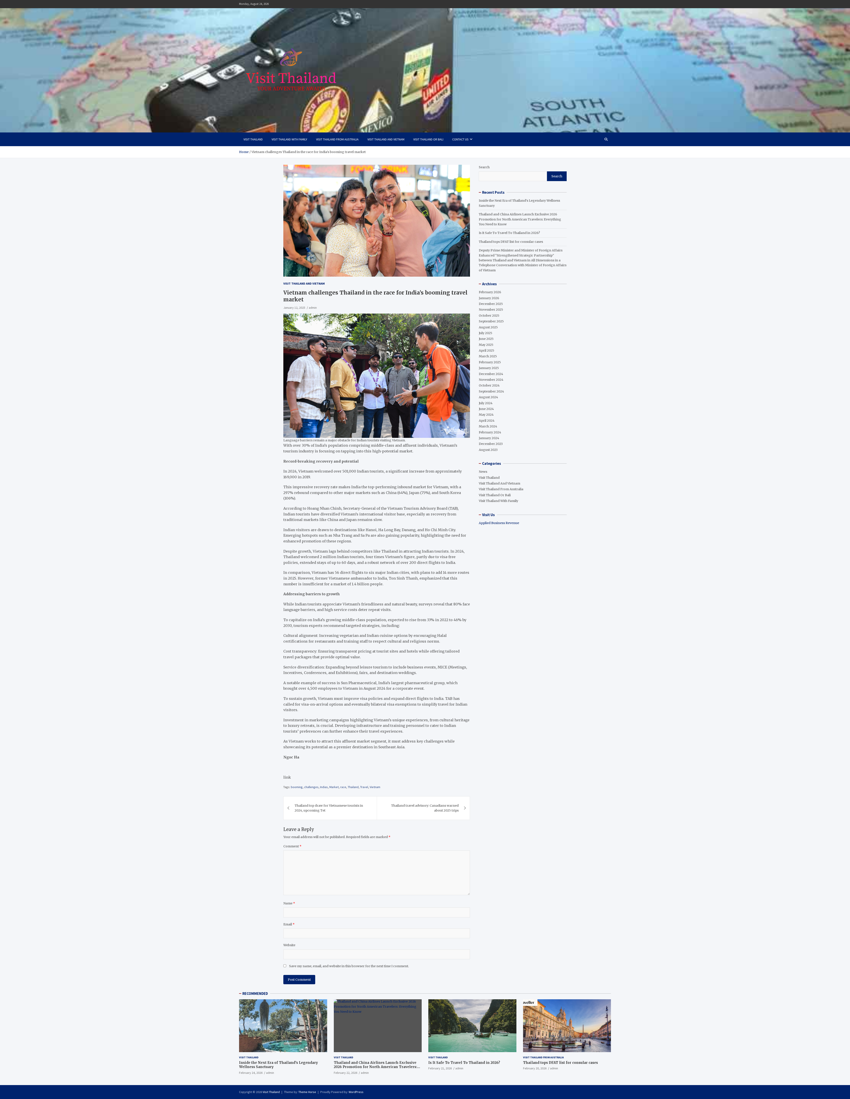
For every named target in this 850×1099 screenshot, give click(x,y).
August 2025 (488, 327)
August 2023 (488, 450)
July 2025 (485, 333)
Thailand (353, 787)
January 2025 (489, 368)
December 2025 (491, 304)
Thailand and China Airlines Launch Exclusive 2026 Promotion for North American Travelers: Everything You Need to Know (520, 219)
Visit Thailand (253, 139)
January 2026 (489, 298)
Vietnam (375, 787)
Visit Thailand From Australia (337, 139)
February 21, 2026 (440, 1068)
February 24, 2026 (251, 1073)
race (343, 787)
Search (484, 167)
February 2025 (490, 362)
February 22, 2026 (345, 1073)
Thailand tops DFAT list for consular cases (511, 242)
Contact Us (460, 139)
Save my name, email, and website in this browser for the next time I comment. (349, 966)
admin (313, 308)
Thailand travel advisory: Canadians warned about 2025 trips (425, 808)
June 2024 (486, 409)
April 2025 (486, 350)
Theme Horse (307, 1092)
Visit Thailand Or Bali (428, 139)
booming (297, 787)
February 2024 (490, 432)
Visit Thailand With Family (289, 139)
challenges (311, 787)
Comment (292, 846)
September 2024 (491, 391)
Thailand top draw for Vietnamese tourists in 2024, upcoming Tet (329, 808)
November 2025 (491, 310)
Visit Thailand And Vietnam (385, 139)
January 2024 (489, 438)
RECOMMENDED (255, 993)
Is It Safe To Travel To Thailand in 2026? (509, 233)
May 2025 (486, 345)
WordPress (356, 1092)
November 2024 (491, 380)
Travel (364, 787)
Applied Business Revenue (499, 523)
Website (289, 945)
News (483, 472)
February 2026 (490, 292)
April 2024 (487, 421)
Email (289, 924)
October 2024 (489, 385)
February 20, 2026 (535, 1068)
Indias (324, 787)
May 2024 (486, 415)
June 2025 (486, 339)
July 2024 (486, 403)
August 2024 (488, 397)
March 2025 (488, 356)
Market (334, 787)
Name (289, 903)
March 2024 (488, 426)
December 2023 (491, 444)
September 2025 (491, 321)
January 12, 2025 (294, 308)
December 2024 (491, 374)
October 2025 (489, 316)
